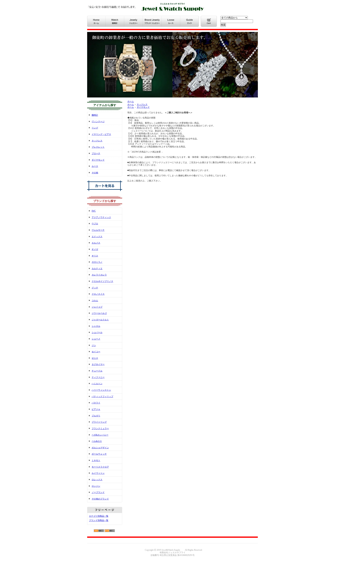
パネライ (96, 403)
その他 (95, 172)
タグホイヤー (98, 364)
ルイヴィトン (98, 473)
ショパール (97, 332)
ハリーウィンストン (101, 390)
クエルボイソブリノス (102, 281)
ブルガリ (96, 415)
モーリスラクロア (100, 467)
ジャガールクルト (100, 319)
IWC (94, 211)
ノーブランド (98, 492)
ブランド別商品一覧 (98, 520)
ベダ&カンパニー (100, 435)
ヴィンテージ (98, 121)
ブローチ (96, 153)
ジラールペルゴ (99, 313)
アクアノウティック (101, 217)
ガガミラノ (97, 262)
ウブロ (95, 223)
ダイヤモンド (98, 160)
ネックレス (97, 140)
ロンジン (96, 486)
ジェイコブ (97, 307)
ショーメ (96, 339)
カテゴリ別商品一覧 (98, 516)
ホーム (130, 101)
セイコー (96, 351)
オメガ (95, 249)
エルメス (96, 243)
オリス (95, 256)
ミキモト (96, 460)
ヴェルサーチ (98, 230)
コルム (95, 300)
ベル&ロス (97, 441)
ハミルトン (97, 383)
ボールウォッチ (99, 454)
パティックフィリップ (102, 396)
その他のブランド (100, 499)
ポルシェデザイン (100, 447)
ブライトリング (99, 422)
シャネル (96, 326)
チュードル (97, 371)
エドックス (97, 236)
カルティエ (97, 268)
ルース (95, 166)
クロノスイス (98, 294)
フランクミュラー (100, 428)
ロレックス (97, 479)
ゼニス (95, 358)
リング (95, 128)
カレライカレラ (99, 275)
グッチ (95, 287)
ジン (94, 345)
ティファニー (98, 377)
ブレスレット (98, 147)
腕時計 (95, 115)
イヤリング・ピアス (101, 134)
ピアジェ (96, 409)
